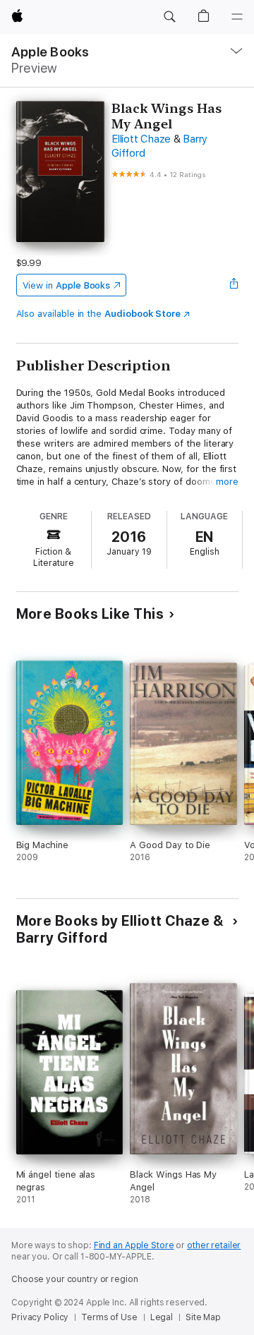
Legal (161, 1317)
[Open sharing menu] (233, 285)
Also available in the (98, 313)
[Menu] (237, 17)
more (227, 481)
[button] (169, 17)
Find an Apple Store (134, 1245)
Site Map (203, 1317)
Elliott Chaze (141, 139)
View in (67, 285)
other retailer (214, 1245)
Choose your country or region (74, 1279)
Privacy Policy (39, 1317)
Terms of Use (109, 1317)
